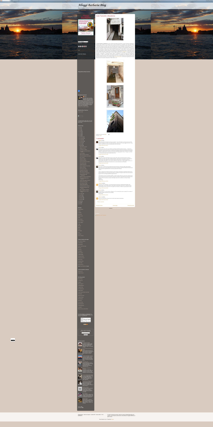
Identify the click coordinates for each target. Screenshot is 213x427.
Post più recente (99, 205)
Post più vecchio (131, 205)
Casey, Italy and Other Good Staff (83, 292)
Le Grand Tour (80, 280)
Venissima (79, 249)
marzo (81, 196)
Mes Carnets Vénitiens (81, 241)
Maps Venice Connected (84, 171)
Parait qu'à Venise (81, 256)
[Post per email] (108, 134)
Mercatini (79, 225)
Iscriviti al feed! (80, 111)
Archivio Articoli (83, 10)
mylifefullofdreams (81, 285)
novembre (81, 138)
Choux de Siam (80, 302)
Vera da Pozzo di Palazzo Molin (88, 381)
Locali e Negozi (80, 222)
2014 (80, 130)
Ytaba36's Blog (80, 287)
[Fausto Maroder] (79, 91)
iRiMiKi (100, 140)
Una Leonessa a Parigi (83, 183)
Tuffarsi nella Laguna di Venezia (85, 180)
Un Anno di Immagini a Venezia (88, 355)
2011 (80, 134)
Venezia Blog (80, 262)
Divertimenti (80, 214)
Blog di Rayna (80, 278)
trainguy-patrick (80, 290)
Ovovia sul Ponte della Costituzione (83, 175)
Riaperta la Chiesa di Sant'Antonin (85, 176)
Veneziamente (80, 244)
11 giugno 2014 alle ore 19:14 (103, 194)
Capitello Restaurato (83, 164)
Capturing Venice (80, 261)
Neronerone (80, 300)
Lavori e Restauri (80, 220)
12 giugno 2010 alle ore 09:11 (103, 145)
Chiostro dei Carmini (83, 160)
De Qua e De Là (80, 264)
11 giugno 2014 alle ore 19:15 (103, 199)
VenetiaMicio (80, 251)
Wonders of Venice (86, 387)
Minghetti (79, 282)
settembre (82, 141)
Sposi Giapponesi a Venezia (84, 189)
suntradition (80, 307)
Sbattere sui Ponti (83, 148)
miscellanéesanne (81, 288)
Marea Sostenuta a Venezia (84, 154)
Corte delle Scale (85, 361)
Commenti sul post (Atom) (117, 208)
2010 (80, 135)
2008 (80, 202)
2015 (80, 128)
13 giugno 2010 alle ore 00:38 (103, 181)
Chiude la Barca (85, 398)
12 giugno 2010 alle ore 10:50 (103, 163)
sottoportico (124, 51)
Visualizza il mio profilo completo (83, 106)
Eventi (79, 217)
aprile (81, 195)
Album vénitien (80, 252)
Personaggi (80, 230)
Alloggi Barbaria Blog (92, 5)
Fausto (100, 165)
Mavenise (79, 247)
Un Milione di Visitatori (86, 342)
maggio (81, 193)
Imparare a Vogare (83, 158)
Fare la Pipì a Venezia (83, 146)
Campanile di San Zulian (84, 170)
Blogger (112, 419)
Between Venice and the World (83, 308)
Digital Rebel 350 (80, 303)
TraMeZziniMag (80, 254)
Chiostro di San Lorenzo (84, 181)
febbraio (81, 197)
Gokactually (80, 293)
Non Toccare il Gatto (83, 168)
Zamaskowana (80, 298)
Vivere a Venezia (80, 235)
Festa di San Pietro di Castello (85, 161)
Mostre (79, 227)
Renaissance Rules (81, 295)
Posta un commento (100, 201)
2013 (80, 131)
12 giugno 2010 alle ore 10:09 (103, 154)
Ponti (79, 232)
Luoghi (100, 135)
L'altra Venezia (80, 242)
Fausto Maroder (82, 266)
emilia (100, 147)
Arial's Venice (80, 259)
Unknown (100, 183)
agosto (81, 142)
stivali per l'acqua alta (117, 56)
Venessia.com (80, 271)
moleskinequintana (81, 305)
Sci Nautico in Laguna (83, 149)
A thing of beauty (80, 297)
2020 (80, 127)
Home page (115, 205)
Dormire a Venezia (83, 167)
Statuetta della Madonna (84, 184)
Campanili (79, 212)
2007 (80, 203)
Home (79, 10)
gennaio (81, 199)
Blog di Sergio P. (80, 283)
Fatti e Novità (80, 219)
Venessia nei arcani (81, 257)
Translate (85, 42)
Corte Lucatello (82, 153)
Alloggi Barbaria (80, 209)
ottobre (81, 139)
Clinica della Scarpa (83, 163)
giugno (81, 145)
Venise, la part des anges (82, 246)
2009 (80, 201)
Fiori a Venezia (82, 157)
